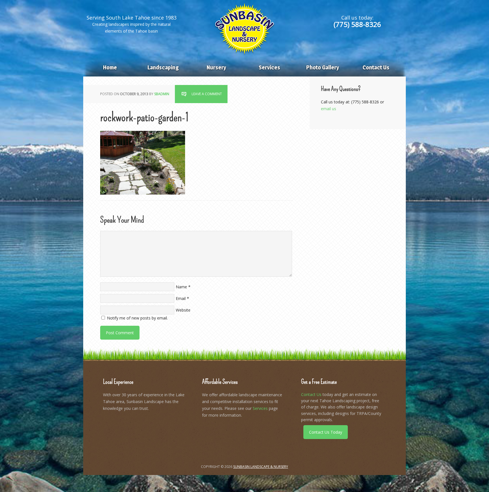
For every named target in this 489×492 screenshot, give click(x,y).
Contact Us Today (325, 432)
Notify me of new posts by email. (137, 318)
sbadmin (161, 93)
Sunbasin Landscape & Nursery (244, 28)
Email (181, 298)
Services (260, 408)
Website (183, 310)
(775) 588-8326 (357, 24)
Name (181, 286)
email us (328, 108)
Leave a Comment (207, 93)
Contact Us (311, 394)
